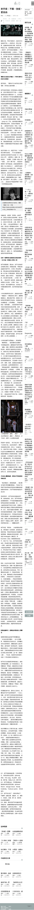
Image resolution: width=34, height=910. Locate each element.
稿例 (10, 906)
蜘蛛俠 (26, 12)
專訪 (2, 875)
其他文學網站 (4, 908)
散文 (26, 100)
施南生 (26, 15)
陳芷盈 (8, 15)
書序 (2, 833)
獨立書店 (29, 13)
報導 (14, 842)
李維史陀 (7, 21)
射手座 (5, 19)
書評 (26, 200)
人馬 (9, 19)
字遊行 (26, 544)
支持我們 (3, 909)
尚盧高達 (13, 19)
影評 (26, 65)
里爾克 (13, 21)
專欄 (26, 314)
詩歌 (26, 561)
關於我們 (3, 906)
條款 (10, 909)
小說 (26, 111)
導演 (17, 21)
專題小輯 (27, 348)
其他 (2, 15)
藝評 (26, 44)
